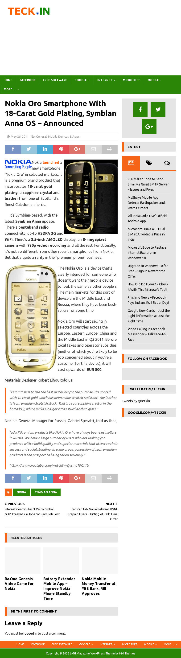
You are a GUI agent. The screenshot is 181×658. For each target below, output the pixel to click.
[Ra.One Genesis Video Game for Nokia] (23, 560)
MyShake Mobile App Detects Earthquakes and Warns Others (146, 203)
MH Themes (127, 653)
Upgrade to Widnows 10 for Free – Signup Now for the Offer (148, 271)
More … (10, 89)
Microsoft (131, 80)
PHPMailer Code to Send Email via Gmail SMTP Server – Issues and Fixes (148, 184)
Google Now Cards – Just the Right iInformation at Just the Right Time (149, 316)
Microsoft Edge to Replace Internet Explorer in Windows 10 (147, 253)
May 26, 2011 (20, 136)
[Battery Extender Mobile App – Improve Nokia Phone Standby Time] (61, 560)
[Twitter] (158, 109)
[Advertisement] (121, 38)
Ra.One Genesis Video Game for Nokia (19, 584)
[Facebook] (140, 109)
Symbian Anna (46, 492)
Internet (104, 80)
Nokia (21, 492)
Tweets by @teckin (136, 401)
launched (51, 162)
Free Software (55, 80)
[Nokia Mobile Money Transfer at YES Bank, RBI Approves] (100, 560)
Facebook (28, 80)
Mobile (153, 80)
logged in (30, 633)
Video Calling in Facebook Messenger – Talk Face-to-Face (147, 334)
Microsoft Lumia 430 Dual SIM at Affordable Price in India (146, 234)
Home (8, 80)
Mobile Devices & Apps (64, 136)
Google (80, 80)
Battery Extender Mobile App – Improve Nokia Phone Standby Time (59, 588)
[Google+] (149, 126)
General (41, 136)
